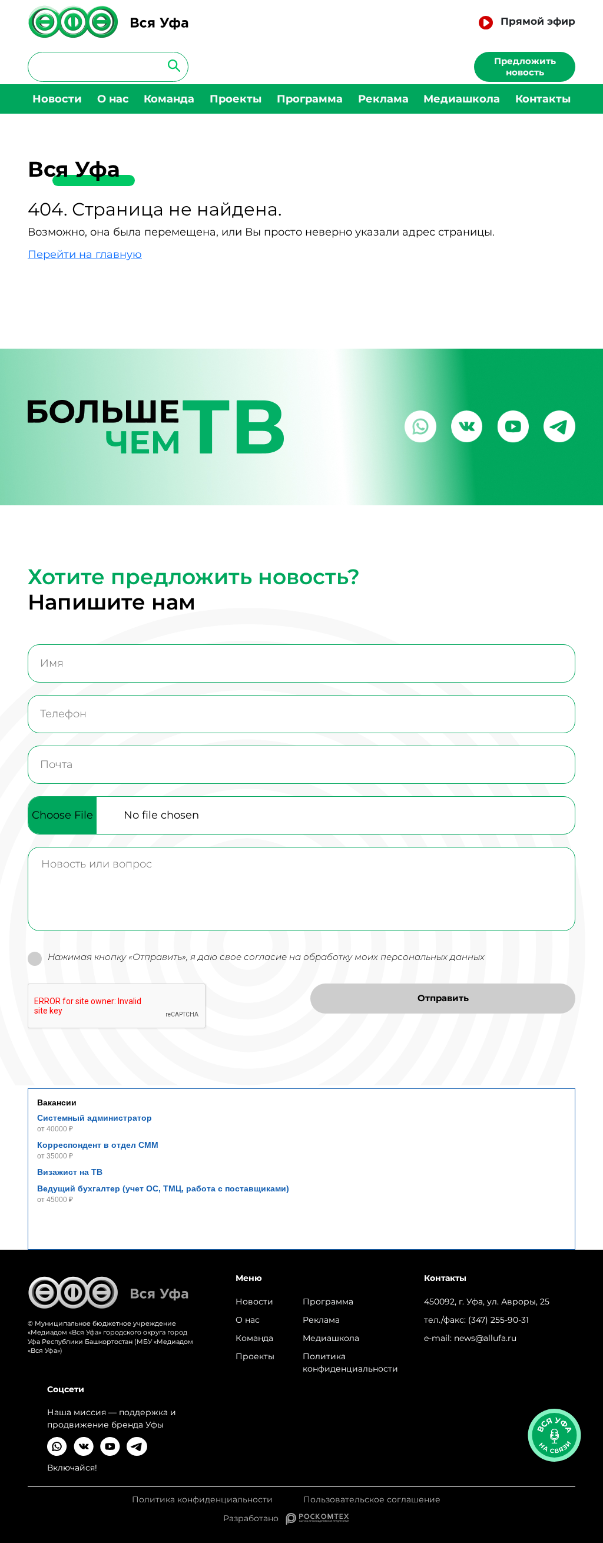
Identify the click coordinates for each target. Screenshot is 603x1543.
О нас (113, 98)
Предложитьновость (525, 66)
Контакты (543, 98)
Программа (310, 98)
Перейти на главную (85, 254)
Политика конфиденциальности (350, 1362)
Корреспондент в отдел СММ (97, 1145)
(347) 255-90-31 (498, 1319)
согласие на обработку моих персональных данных (364, 956)
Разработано (254, 1518)
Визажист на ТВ (69, 1172)
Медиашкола (461, 98)
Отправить (443, 998)
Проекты (235, 98)
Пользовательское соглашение (371, 1500)
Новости (57, 98)
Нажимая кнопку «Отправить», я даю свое (266, 957)
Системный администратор (94, 1118)
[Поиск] (170, 65)
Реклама (383, 98)
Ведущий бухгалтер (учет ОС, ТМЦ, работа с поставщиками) (163, 1188)
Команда (169, 98)
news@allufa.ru (485, 1338)
